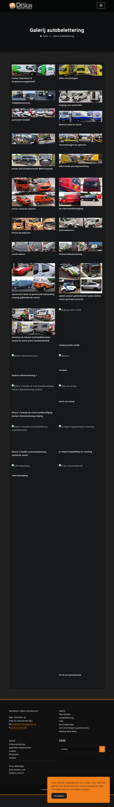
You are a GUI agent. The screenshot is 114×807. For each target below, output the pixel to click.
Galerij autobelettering (63, 36)
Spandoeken (65, 714)
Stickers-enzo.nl (16, 773)
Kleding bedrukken (68, 731)
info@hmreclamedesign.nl (23, 724)
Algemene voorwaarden (20, 747)
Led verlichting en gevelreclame (74, 728)
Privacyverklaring (17, 744)
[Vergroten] (51, 68)
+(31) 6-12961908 (19, 727)
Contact (12, 758)
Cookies (12, 751)
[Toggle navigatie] (101, 5)
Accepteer (59, 795)
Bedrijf (12, 740)
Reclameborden (66, 724)
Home (45, 36)
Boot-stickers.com (17, 769)
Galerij (62, 711)
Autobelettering (66, 717)
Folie (61, 721)
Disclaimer (14, 754)
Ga (102, 749)
